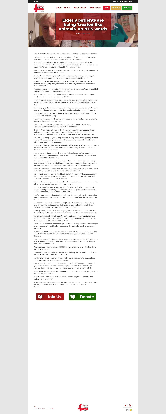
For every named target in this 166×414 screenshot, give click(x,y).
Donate (127, 8)
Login (121, 1)
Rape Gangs (95, 8)
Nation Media (51, 408)
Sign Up (115, 1)
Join (106, 8)
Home (58, 8)
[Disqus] (66, 327)
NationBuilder (42, 408)
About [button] (67, 8)
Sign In (36, 406)
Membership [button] (80, 8)
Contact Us (128, 1)
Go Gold (116, 8)
